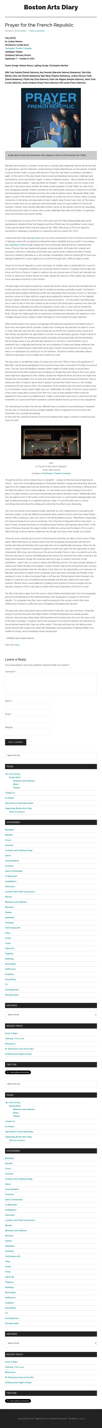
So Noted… (10, 798)
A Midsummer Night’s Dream (18, 1054)
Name (8, 701)
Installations (10, 881)
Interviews (10, 886)
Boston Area (14, 777)
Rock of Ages (11, 1033)
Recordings (10, 964)
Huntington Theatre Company (18, 48)
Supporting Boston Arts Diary (18, 808)
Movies (8, 897)
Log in (82, 1419)
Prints (8, 943)
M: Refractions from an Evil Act (19, 1049)
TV (6, 984)
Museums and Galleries (24, 781)
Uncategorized (12, 989)
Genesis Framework (58, 1419)
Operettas (9, 917)
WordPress (73, 1419)
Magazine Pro (40, 1419)
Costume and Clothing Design (19, 850)
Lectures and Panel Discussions (20, 891)
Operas (8, 912)
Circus (8, 840)
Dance (8, 855)
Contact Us (10, 793)
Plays (17, 645)
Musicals (9, 907)
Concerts (9, 845)
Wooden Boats (12, 995)
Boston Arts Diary (51, 7)
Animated (9, 830)
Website (9, 727)
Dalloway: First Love (14, 1038)
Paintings (9, 922)
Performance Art (12, 928)
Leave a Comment (37, 31)
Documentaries (12, 860)
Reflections (10, 969)
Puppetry (9, 953)
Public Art (9, 948)
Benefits (9, 835)
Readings (9, 959)
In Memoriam (11, 876)
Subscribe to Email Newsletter (19, 803)
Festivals (9, 866)
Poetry (8, 938)
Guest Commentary (14, 871)
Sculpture (9, 974)
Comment (10, 671)
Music (16, 784)
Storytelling (10, 979)
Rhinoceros (10, 1043)
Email (8, 714)
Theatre (16, 787)
